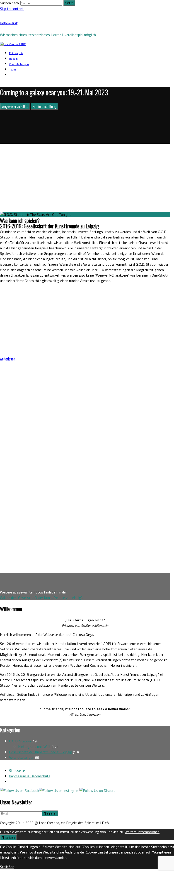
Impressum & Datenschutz (29, 776)
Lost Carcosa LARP (8, 23)
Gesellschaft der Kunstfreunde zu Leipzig (40, 752)
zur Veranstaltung (44, 106)
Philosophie (16, 53)
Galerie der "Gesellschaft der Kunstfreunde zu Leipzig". (41, 597)
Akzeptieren (8, 837)
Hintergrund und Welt (34, 746)
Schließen (7, 866)
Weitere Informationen (142, 831)
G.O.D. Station (20, 741)
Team (12, 69)
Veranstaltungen (19, 64)
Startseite (17, 770)
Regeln (13, 58)
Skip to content (12, 8)
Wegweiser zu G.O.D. (15, 106)
